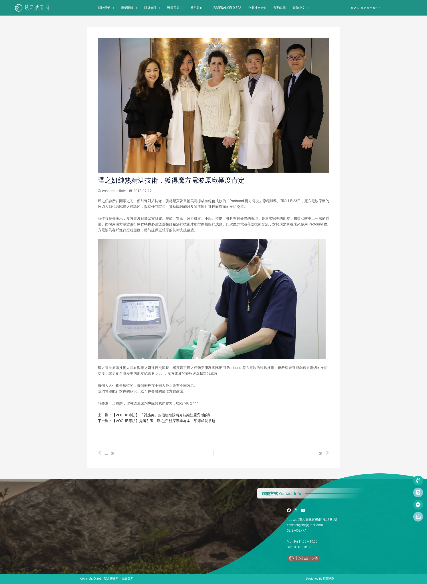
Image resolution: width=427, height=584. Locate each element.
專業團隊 (127, 8)
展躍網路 (328, 578)
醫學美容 (173, 8)
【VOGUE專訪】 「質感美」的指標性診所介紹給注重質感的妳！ (163, 415)
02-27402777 (296, 530)
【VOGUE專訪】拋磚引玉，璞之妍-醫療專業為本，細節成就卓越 (163, 421)
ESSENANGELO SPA (228, 8)
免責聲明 (127, 578)
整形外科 (196, 8)
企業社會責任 (257, 8)
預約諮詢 (280, 8)
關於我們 (104, 8)
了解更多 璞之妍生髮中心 (365, 7)
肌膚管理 (150, 8)
